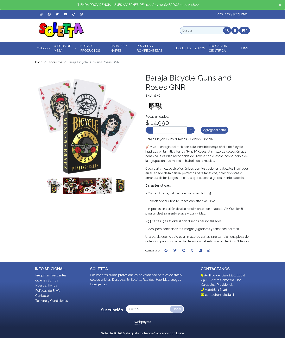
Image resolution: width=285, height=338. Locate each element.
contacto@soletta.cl (219, 295)
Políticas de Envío (47, 291)
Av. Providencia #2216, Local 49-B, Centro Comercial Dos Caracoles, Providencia (223, 280)
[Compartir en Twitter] (175, 250)
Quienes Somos (46, 280)
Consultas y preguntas (231, 14)
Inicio (38, 62)
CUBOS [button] (42, 48)
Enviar (176, 309)
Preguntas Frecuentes (50, 275)
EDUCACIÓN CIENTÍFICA (218, 48)
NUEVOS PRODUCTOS (90, 48)
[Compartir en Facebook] (166, 250)
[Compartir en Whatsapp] (209, 250)
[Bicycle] (155, 106)
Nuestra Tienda (46, 285)
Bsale (180, 333)
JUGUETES (183, 48)
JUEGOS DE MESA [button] (62, 48)
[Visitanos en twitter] (57, 14)
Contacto (42, 296)
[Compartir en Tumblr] (192, 250)
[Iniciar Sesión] (235, 30)
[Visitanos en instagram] (41, 14)
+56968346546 (215, 290)
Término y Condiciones (51, 301)
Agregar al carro (214, 130)
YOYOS (199, 48)
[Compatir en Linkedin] (200, 250)
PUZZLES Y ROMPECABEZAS (149, 48)
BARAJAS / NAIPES (119, 48)
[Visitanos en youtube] (65, 14)
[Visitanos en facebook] (49, 14)
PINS (244, 48)
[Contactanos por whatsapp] (81, 14)
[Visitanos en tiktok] (74, 14)
